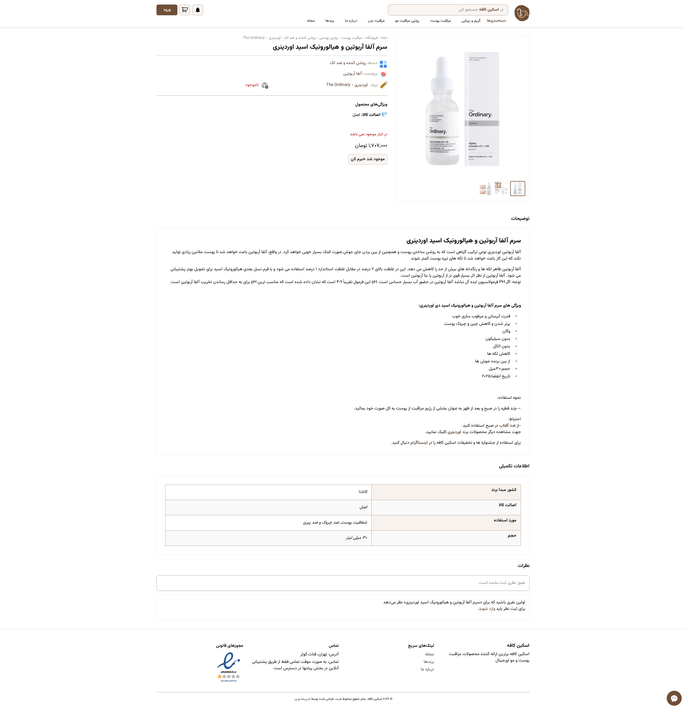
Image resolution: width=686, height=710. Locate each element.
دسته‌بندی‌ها (496, 21)
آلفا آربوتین (352, 73)
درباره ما (351, 21)
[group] (462, 109)
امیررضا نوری (302, 699)
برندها (329, 21)
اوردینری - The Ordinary (347, 85)
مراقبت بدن (376, 21)
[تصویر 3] (485, 188)
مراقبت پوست (440, 21)
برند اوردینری (458, 432)
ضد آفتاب (507, 425)
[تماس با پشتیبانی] (674, 698)
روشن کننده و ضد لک (348, 63)
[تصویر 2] (501, 188)
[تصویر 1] (517, 188)
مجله (311, 21)
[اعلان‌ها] (197, 10)
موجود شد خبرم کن (368, 159)
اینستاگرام (420, 442)
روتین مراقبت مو (407, 21)
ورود (167, 9)
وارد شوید (487, 609)
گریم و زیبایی (470, 21)
